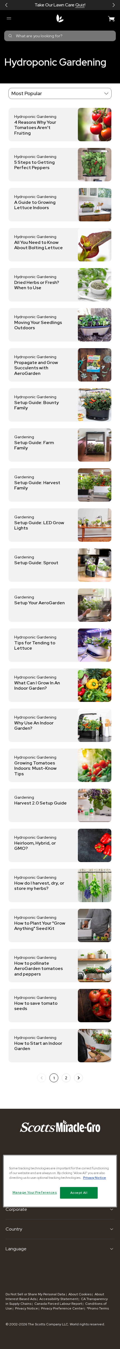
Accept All (79, 1192)
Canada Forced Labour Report (58, 1303)
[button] (6, 5)
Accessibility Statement (58, 1299)
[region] (60, 1181)
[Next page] (78, 1077)
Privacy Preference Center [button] (62, 1308)
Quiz (80, 5)
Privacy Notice (26, 1308)
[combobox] (60, 36)
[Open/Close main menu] (8, 18)
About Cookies (80, 1294)
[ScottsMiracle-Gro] (60, 18)
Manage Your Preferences (35, 1192)
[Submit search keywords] (10, 36)
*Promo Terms (98, 1308)
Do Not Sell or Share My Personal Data (36, 1294)
